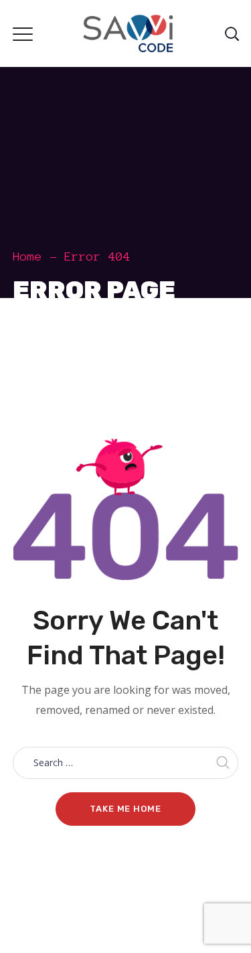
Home (27, 256)
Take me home (125, 809)
